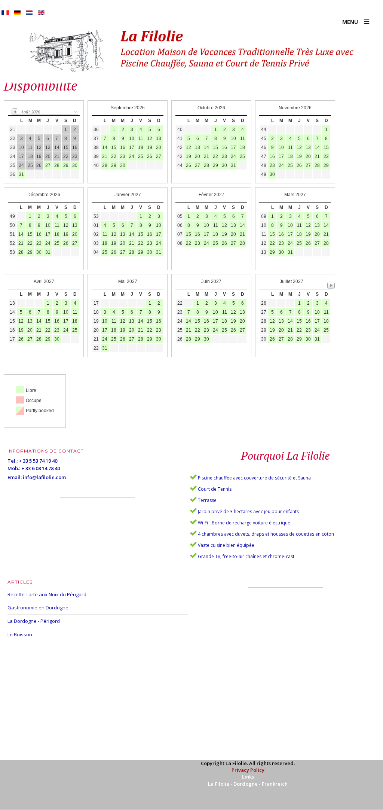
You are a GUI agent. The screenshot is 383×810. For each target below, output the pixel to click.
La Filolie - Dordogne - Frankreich (248, 783)
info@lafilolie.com (44, 477)
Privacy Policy (248, 770)
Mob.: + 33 (19, 468)
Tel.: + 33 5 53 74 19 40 (32, 460)
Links (248, 776)
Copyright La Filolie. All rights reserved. (248, 763)
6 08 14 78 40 (46, 468)
